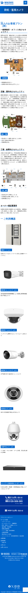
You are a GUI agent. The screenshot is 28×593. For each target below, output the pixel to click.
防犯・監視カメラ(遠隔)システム (9, 525)
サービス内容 (4, 520)
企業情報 (3, 538)
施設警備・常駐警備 (6, 527)
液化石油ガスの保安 (6, 534)
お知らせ (3, 545)
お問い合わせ (4, 547)
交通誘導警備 (5, 532)
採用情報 (3, 540)
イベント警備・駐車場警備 (8, 530)
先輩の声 (4, 542)
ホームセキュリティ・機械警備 (9, 523)
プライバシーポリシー (7, 517)
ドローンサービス (6, 521)
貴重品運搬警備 (5, 528)
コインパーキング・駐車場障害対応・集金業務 (13, 536)
